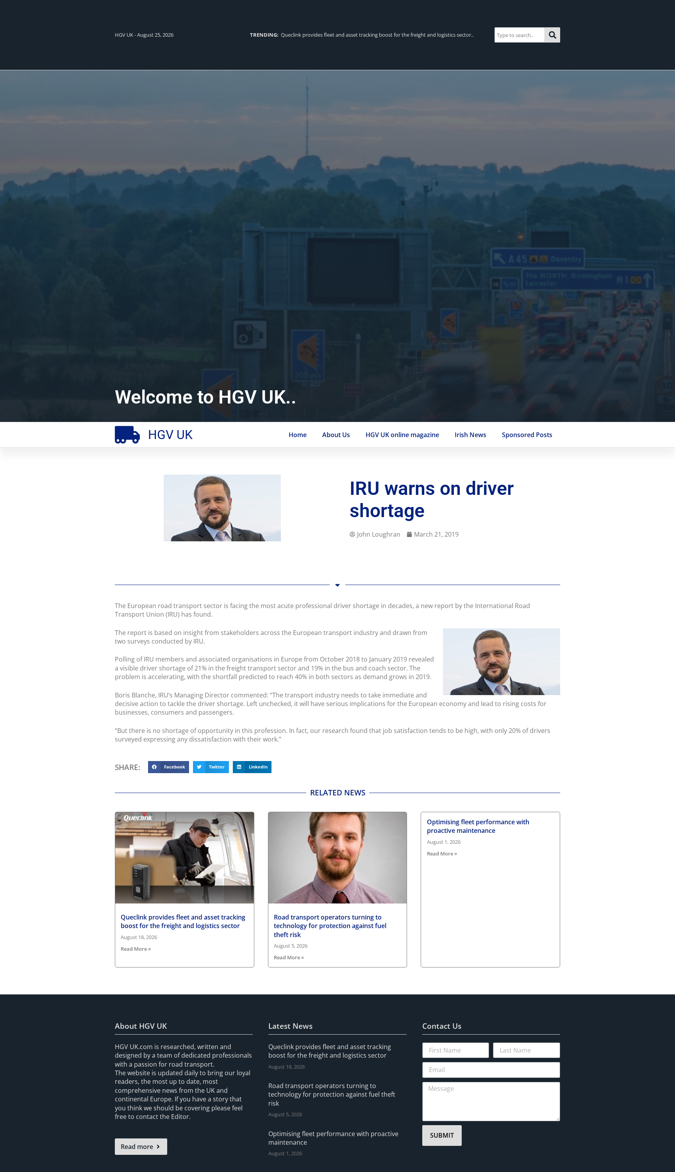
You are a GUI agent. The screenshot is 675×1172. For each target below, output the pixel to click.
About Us (336, 434)
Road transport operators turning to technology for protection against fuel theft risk (330, 926)
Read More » (136, 948)
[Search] (552, 35)
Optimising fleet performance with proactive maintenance (478, 826)
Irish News (470, 434)
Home (298, 434)
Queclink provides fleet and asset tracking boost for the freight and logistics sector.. (361, 34)
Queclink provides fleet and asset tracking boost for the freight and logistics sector (183, 921)
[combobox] (520, 35)
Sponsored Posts (527, 434)
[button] (168, 767)
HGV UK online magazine (402, 434)
